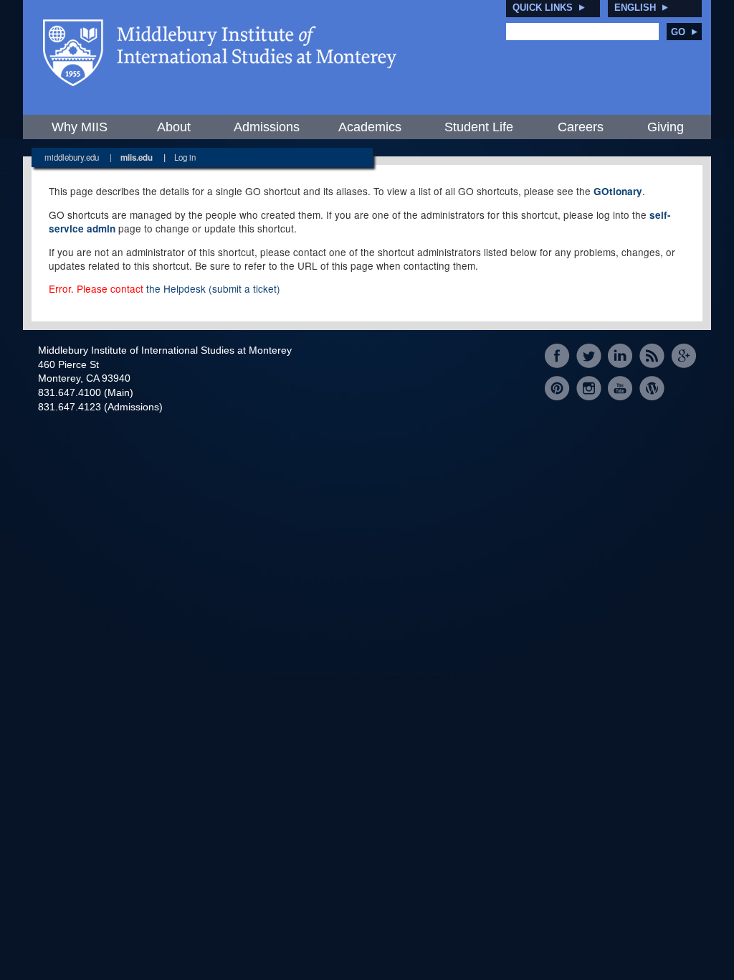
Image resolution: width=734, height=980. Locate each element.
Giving (665, 127)
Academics (369, 127)
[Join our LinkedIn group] (620, 356)
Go (678, 32)
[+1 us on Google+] (683, 356)
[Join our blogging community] (651, 387)
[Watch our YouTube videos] (620, 387)
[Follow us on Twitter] (588, 356)
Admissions (267, 127)
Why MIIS (80, 127)
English (635, 7)
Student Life (478, 127)
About (174, 127)
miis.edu (136, 157)
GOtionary (618, 191)
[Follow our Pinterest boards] (557, 387)
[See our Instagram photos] (588, 387)
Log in (185, 157)
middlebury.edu (71, 157)
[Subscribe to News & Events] (651, 356)
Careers (581, 127)
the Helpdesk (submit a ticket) (213, 288)
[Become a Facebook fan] (557, 356)
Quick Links (543, 7)
